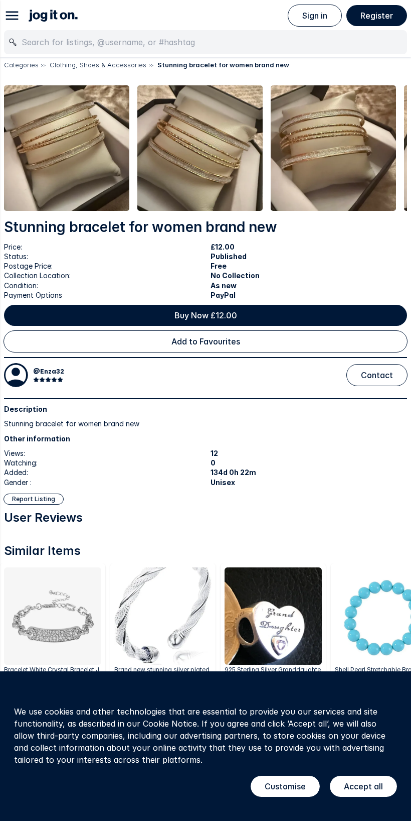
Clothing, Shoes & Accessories (98, 65)
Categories (21, 65)
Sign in (314, 16)
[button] (66, 148)
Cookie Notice (170, 724)
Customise (285, 786)
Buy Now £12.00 (205, 315)
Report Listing (33, 499)
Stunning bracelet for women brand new (223, 65)
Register (376, 16)
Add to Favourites (205, 341)
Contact (377, 375)
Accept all (363, 786)
